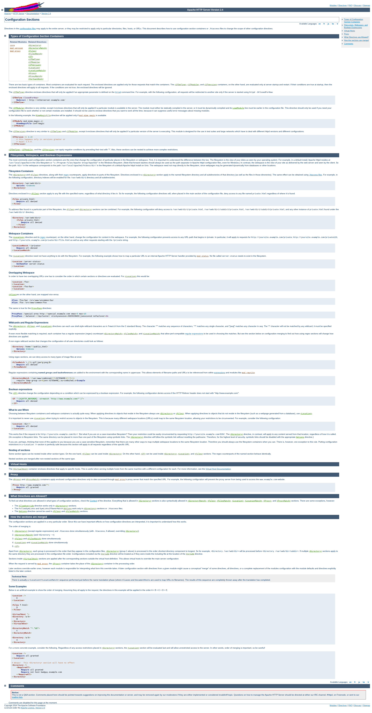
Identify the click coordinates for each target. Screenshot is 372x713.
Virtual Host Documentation (218, 469)
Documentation (32, 14)
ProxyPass (36, 308)
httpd (118, 92)
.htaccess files (315, 175)
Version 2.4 (46, 14)
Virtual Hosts (349, 31)
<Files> (32, 51)
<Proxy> (32, 73)
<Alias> (13, 294)
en (319, 24)
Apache (7, 14)
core (12, 45)
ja (328, 24)
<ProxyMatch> (35, 76)
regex (66, 175)
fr (324, 24)
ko (333, 24)
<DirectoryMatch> (37, 48)
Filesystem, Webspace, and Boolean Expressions (356, 26)
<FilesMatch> (35, 54)
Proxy (346, 34)
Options (300, 437)
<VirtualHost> (35, 79)
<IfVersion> (34, 65)
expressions (219, 372)
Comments (348, 44)
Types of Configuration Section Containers (353, 20)
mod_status (203, 256)
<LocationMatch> (37, 70)
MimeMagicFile (43, 115)
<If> (30, 56)
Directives (342, 5)
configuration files (28, 28)
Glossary (357, 5)
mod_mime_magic (87, 115)
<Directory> (34, 45)
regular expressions (194, 333)
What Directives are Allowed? (356, 37)
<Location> (34, 68)
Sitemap (366, 5)
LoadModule (238, 108)
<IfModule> (34, 62)
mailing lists (17, 697)
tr (337, 24)
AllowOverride (26, 506)
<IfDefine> (34, 59)
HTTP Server (18, 14)
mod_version (16, 48)
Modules (333, 5)
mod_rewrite (248, 373)
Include (105, 554)
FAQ (350, 5)
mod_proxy (15, 51)
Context (93, 501)
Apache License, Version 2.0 (33, 708)
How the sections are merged (356, 40)
